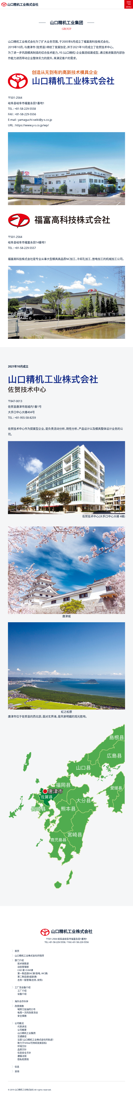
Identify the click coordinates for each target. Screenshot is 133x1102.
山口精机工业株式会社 (22, 4)
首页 (17, 950)
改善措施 (19, 1005)
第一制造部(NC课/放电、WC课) (32, 973)
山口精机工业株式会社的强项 (29, 955)
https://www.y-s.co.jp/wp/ (32, 125)
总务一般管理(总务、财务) (30, 979)
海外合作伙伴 (21, 1001)
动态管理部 (23, 966)
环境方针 (21, 1046)
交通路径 (21, 1036)
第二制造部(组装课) (27, 976)
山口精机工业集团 (26, 1033)
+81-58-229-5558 (57, 942)
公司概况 (19, 1023)
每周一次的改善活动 (27, 1012)
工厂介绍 (21, 990)
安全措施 (21, 1015)
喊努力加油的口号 (26, 1009)
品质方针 (21, 1049)
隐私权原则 (23, 1059)
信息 (17, 1066)
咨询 (17, 1071)
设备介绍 (21, 993)
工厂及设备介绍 (22, 987)
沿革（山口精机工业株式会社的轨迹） (35, 1039)
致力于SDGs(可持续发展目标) (32, 1042)
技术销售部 (23, 963)
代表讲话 (21, 1026)
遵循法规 (21, 1055)
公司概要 (21, 1029)
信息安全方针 (24, 1052)
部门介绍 (19, 960)
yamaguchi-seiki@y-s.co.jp (35, 120)
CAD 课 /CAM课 (25, 970)
